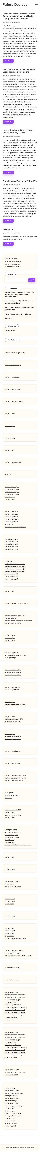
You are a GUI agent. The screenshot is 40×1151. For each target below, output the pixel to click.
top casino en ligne (11, 1017)
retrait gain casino (11, 830)
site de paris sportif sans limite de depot (18, 955)
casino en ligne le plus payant (15, 1010)
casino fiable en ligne (12, 487)
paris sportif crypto (11, 657)
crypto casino (9, 904)
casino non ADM (10, 1126)
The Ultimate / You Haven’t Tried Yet (20, 181)
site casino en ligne (11, 539)
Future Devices (15, 4)
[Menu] (36, 4)
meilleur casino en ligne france (15, 994)
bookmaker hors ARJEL (13, 721)
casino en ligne (10, 413)
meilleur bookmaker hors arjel (15, 564)
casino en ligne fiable (12, 377)
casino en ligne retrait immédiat (15, 1012)
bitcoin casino (9, 884)
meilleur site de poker (12, 795)
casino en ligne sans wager (14, 1015)
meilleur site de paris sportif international (18, 620)
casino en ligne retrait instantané (16, 1007)
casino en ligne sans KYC (13, 462)
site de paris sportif (11, 835)
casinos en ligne (10, 1002)
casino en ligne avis (11, 511)
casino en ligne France (12, 751)
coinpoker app (9, 840)
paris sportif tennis (11, 1123)
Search (10, 274)
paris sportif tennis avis (12, 1116)
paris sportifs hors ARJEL (13, 832)
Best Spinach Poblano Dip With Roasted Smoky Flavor (19, 308)
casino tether (9, 561)
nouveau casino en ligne (13, 261)
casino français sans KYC (13, 623)
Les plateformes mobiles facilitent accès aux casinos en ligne (19, 302)
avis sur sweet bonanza (13, 886)
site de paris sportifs (11, 574)
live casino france (11, 618)
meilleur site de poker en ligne (15, 704)
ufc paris (8, 474)
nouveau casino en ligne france (15, 655)
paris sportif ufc (10, 793)
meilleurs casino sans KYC (14, 719)
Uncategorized (10, 330)
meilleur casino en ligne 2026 (15, 353)
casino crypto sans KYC (13, 810)
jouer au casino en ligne (13, 815)
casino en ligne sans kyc (13, 389)
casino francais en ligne (13, 1000)
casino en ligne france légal (14, 401)
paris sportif (9, 524)
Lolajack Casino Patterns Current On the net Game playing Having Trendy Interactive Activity (19, 16)
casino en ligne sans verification (15, 527)
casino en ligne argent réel (14, 780)
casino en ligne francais (13, 1005)
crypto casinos (10, 1118)
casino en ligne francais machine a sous (18, 845)
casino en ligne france (12, 264)
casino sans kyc (10, 1121)
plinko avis (8, 798)
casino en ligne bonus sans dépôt (16, 603)
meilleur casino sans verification (15, 778)
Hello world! (8, 229)
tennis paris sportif (11, 1096)
